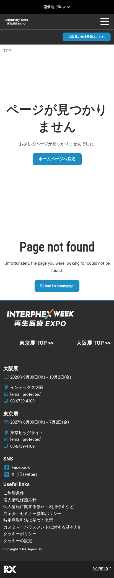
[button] (87, 37)
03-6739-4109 (22, 401)
